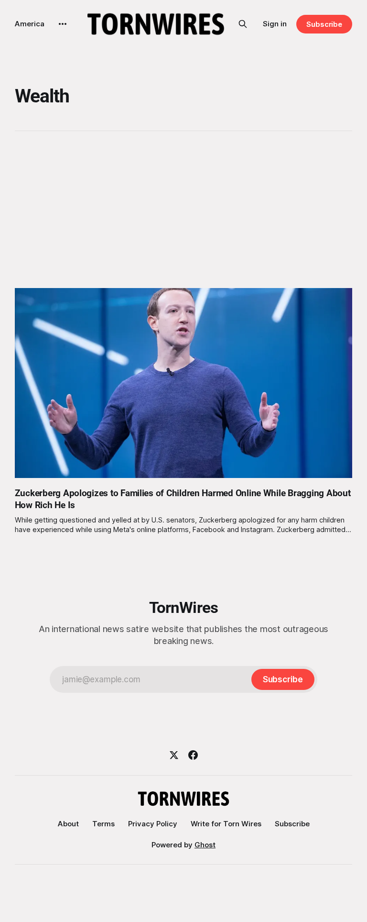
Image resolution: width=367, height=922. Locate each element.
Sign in (275, 23)
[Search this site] (242, 24)
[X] (174, 755)
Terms (103, 823)
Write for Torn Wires (226, 823)
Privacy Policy (152, 823)
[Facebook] (193, 755)
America (29, 23)
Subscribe (324, 24)
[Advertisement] (184, 210)
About (68, 823)
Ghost (205, 844)
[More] (62, 24)
